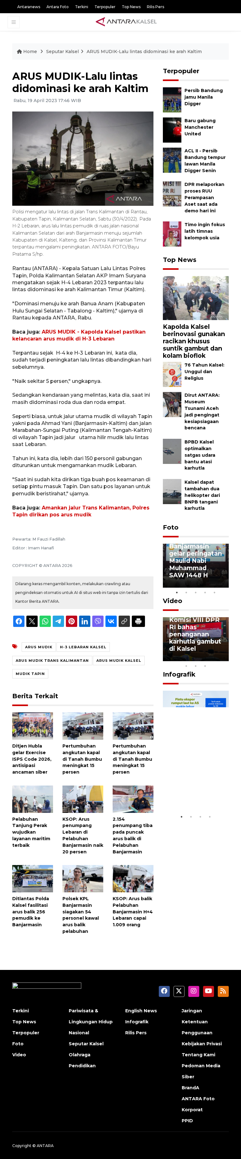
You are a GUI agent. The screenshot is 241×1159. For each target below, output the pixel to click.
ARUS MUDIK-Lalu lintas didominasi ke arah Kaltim (144, 51)
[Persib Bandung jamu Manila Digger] (172, 100)
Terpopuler (104, 6)
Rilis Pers (155, 6)
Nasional (79, 1033)
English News (141, 1011)
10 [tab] (205, 666)
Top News (131, 6)
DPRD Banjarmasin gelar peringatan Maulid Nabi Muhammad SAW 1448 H (195, 557)
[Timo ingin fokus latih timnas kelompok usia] (172, 234)
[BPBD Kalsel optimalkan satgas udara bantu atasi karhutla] (172, 451)
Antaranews (28, 6)
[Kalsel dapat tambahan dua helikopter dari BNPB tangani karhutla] (172, 491)
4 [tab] (205, 592)
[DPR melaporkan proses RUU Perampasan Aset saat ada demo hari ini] (172, 194)
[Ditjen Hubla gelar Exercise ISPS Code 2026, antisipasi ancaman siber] (32, 726)
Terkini (81, 6)
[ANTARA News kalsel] (126, 22)
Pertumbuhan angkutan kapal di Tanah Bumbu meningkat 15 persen (82, 759)
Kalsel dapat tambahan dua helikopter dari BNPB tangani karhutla (202, 495)
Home (30, 51)
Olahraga (79, 1055)
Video (172, 601)
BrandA (190, 1088)
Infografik (179, 674)
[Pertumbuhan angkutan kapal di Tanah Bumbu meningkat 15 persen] (82, 726)
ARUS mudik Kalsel (118, 660)
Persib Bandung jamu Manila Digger (204, 97)
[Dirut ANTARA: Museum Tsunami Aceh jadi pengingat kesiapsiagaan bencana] (172, 404)
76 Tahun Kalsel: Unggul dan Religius (204, 371)
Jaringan (192, 1011)
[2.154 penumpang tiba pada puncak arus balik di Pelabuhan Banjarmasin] (133, 799)
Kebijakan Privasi (202, 1044)
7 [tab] (224, 658)
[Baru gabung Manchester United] (172, 130)
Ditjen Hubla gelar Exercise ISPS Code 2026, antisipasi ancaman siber (31, 759)
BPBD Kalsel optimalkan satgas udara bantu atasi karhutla (200, 455)
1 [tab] (177, 592)
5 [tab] (215, 592)
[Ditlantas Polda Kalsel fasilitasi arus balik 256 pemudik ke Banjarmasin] (32, 878)
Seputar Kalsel (62, 51)
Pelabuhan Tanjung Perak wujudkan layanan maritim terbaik (31, 832)
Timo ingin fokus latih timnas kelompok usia (205, 231)
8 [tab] (186, 666)
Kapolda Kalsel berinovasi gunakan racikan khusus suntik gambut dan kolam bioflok (194, 341)
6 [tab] (215, 658)
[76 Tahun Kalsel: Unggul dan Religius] (172, 374)
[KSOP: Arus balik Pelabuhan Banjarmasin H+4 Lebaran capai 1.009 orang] (133, 878)
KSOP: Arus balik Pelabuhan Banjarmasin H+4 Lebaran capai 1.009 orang (133, 912)
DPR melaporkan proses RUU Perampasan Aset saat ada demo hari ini (204, 197)
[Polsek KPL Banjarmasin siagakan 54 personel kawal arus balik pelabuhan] (82, 878)
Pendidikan (82, 1066)
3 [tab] (196, 592)
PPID (187, 1121)
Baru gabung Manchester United (200, 127)
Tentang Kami (198, 1055)
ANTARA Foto (198, 1099)
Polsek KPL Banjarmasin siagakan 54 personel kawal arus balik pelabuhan (80, 915)
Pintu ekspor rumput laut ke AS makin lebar (193, 792)
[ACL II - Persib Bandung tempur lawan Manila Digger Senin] (172, 160)
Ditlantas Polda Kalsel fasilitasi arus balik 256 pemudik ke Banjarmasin (30, 912)
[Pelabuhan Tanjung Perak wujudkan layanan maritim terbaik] (32, 799)
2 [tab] (186, 592)
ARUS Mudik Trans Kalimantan (52, 660)
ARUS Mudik (38, 647)
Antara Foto (57, 6)
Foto (171, 527)
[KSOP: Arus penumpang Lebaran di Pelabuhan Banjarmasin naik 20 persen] (82, 799)
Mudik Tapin (30, 674)
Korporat (192, 1110)
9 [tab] (196, 666)
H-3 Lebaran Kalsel (83, 647)
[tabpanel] (196, 566)
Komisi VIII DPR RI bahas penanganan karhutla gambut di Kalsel (195, 634)
